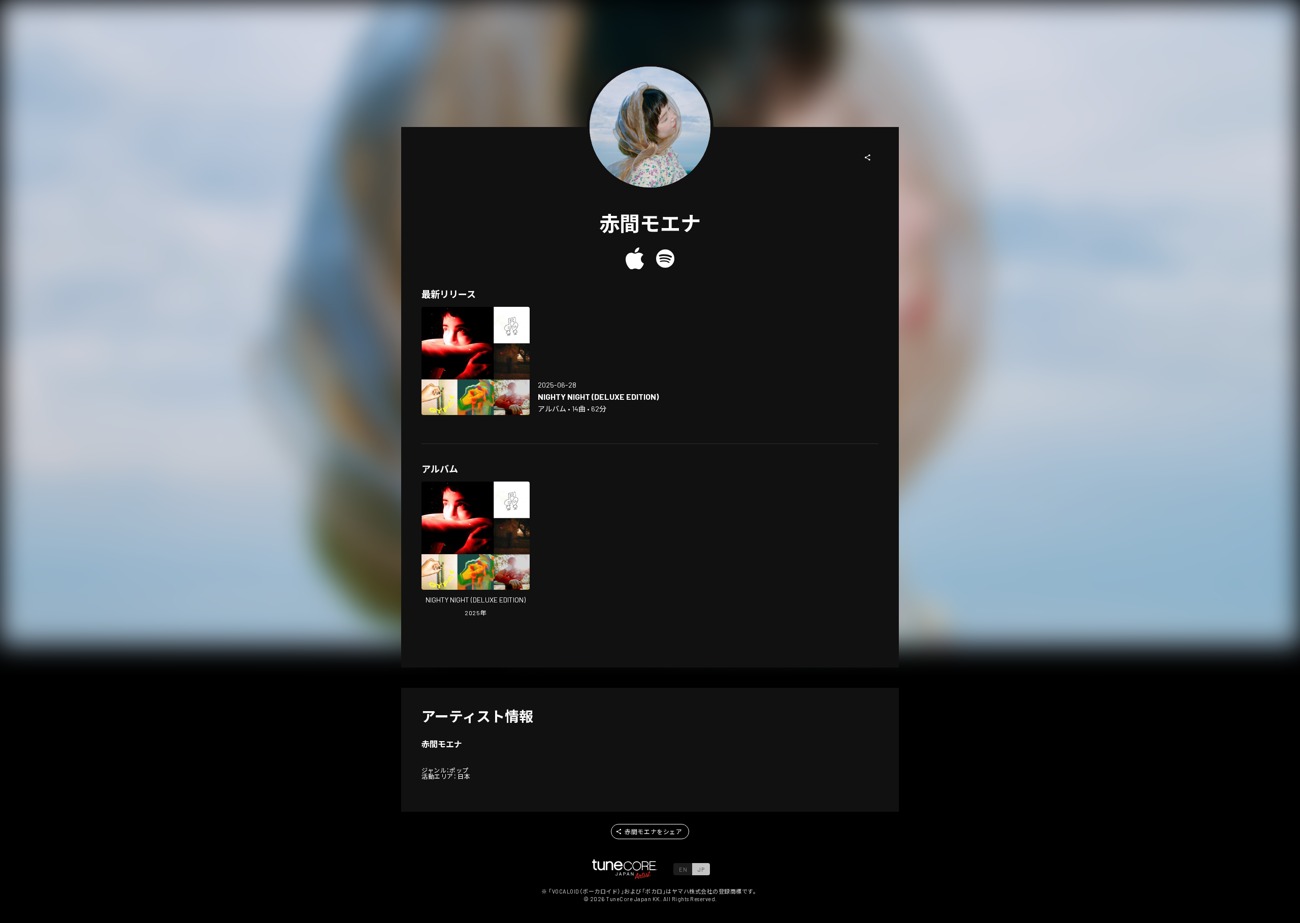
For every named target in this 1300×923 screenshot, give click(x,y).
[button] (868, 157)
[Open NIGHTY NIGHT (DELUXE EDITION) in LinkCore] (475, 361)
